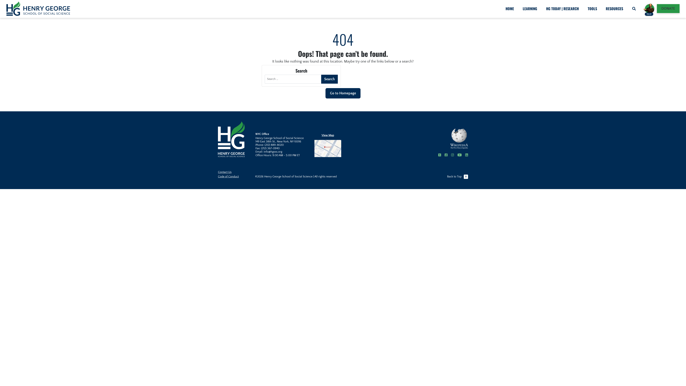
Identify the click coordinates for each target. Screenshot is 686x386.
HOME (510, 8)
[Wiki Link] (459, 139)
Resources (614, 8)
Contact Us (225, 172)
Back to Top (454, 176)
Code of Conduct (228, 176)
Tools (592, 8)
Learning (530, 8)
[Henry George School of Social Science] (231, 138)
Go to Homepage (343, 93)
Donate (668, 9)
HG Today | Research (562, 8)
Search (329, 79)
